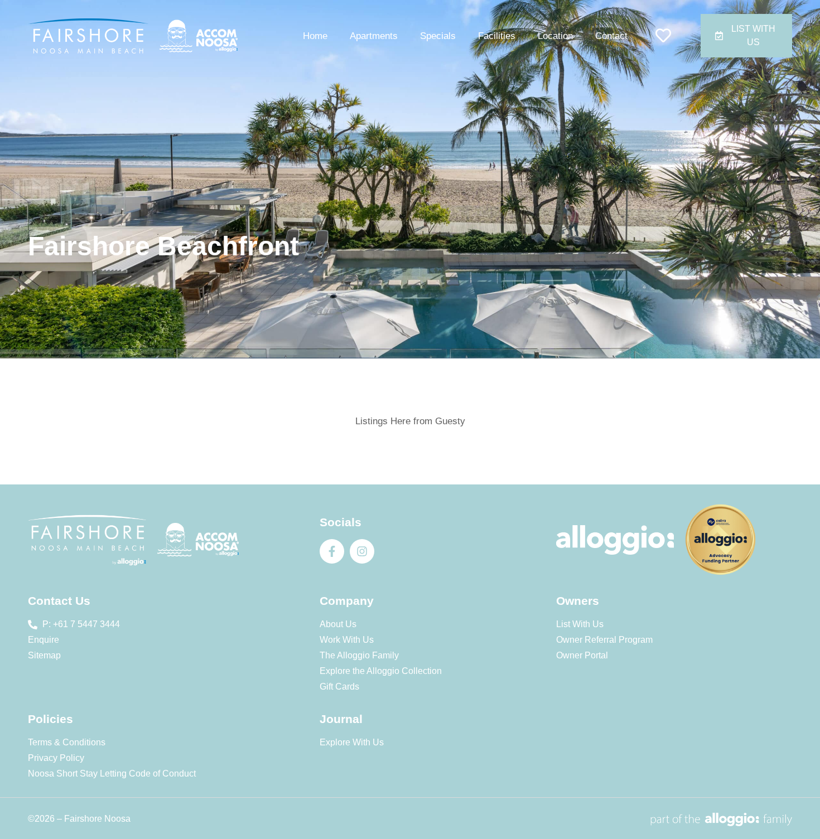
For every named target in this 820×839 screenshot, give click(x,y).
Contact (611, 36)
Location (555, 36)
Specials (438, 36)
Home (315, 36)
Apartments (374, 36)
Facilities (496, 36)
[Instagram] (362, 551)
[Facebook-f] (332, 551)
